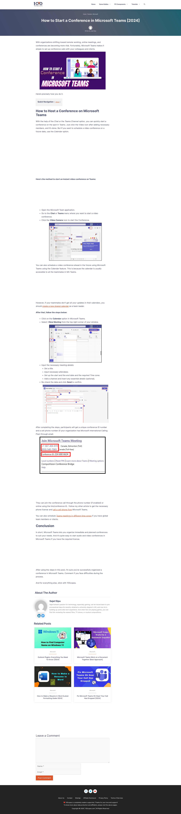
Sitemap (78, 798)
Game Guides (103, 4)
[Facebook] (86, 791)
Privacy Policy (103, 798)
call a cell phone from (62, 509)
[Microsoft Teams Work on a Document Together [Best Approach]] (92, 637)
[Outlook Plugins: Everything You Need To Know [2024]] (52, 637)
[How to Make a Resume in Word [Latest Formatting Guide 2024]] (52, 676)
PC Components (119, 4)
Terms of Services (117, 798)
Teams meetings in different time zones (74, 516)
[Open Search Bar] (144, 4)
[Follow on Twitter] (43, 615)
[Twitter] (90, 791)
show (57, 102)
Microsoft (95, 14)
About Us (61, 798)
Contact (69, 798)
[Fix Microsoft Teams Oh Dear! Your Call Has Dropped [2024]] (92, 676)
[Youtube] (95, 791)
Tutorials (135, 4)
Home (93, 4)
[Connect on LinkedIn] (39, 615)
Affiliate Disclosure (89, 798)
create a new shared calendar (55, 306)
